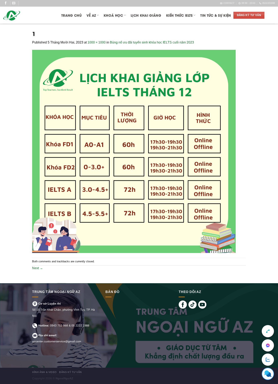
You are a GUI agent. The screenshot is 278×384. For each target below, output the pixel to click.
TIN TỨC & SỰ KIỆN (215, 15)
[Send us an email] (15, 3)
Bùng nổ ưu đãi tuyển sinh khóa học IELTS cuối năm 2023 (152, 42)
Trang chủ (71, 15)
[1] (134, 151)
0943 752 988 (59, 325)
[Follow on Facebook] (7, 3)
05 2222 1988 (80, 325)
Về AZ (91, 15)
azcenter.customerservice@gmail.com (56, 341)
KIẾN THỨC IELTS (179, 15)
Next (37, 268)
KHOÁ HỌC (113, 15)
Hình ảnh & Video (44, 372)
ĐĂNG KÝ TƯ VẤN (70, 372)
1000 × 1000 (97, 42)
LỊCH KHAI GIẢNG (146, 15)
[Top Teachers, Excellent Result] (28, 15)
